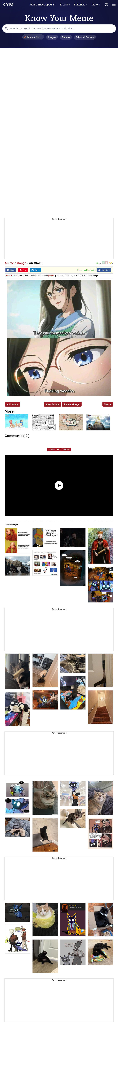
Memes (66, 37)
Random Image (71, 404)
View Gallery (52, 404)
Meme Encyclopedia (42, 4)
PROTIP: (9, 276)
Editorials (79, 4)
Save (24, 270)
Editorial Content (85, 37)
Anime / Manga (15, 263)
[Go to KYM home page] (8, 5)
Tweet (36, 270)
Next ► (107, 404)
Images (52, 37)
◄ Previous (12, 404)
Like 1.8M (105, 270)
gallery (51, 276)
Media (63, 4)
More (94, 4)
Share (12, 270)
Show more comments (59, 449)
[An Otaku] (59, 338)
